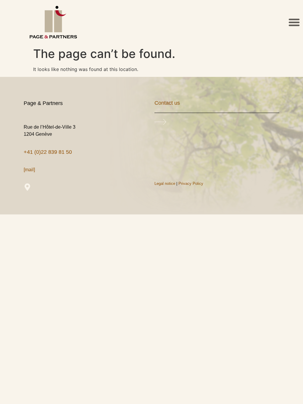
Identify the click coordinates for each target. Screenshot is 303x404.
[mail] (29, 169)
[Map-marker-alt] (27, 187)
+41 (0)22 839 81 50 (48, 152)
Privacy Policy (190, 183)
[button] (294, 22)
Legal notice (164, 183)
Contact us (167, 103)
